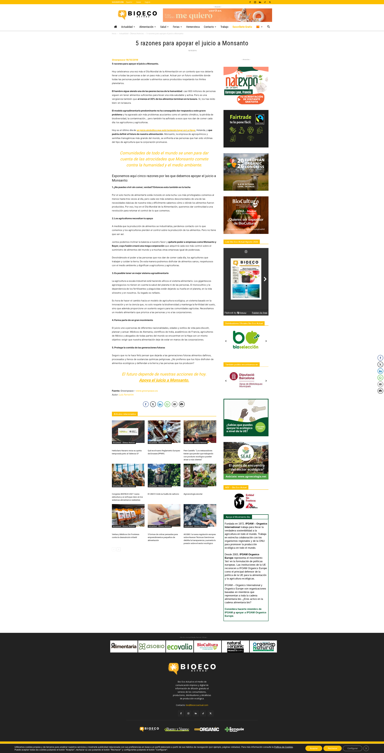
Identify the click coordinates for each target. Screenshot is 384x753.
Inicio (114, 33)
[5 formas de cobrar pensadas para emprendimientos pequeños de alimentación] (164, 515)
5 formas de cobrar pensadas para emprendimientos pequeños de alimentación (163, 537)
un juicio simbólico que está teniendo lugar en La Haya (166, 130)
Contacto (209, 26)
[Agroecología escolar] (200, 475)
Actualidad (127, 26)
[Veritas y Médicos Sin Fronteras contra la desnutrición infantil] (128, 515)
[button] (268, 27)
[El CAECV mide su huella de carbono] (164, 475)
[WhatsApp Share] (167, 404)
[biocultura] (179, 646)
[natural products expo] (207, 646)
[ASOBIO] (123, 646)
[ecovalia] (151, 646)
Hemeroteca (193, 26)
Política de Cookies (283, 747)
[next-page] (118, 549)
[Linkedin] (260, 2)
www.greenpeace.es (147, 390)
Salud (163, 26)
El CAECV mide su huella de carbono (163, 494)
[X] (270, 2)
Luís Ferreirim (126, 394)
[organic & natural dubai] (235, 646)
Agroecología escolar (193, 494)
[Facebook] (250, 2)
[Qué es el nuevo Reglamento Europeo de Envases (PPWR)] (164, 431)
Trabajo (224, 26)
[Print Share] (182, 404)
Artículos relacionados (125, 414)
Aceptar (314, 748)
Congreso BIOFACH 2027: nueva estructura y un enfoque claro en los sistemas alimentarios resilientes (127, 497)
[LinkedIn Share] (160, 404)
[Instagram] (255, 2)
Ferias (176, 26)
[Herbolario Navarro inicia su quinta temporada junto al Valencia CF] (128, 431)
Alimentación (146, 26)
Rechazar (332, 748)
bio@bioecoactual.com (197, 705)
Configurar (352, 748)
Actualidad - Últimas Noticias (131, 33)
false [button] (113, 645)
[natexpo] (262, 646)
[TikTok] (265, 2)
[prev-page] (114, 549)
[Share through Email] (174, 404)
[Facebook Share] (146, 404)
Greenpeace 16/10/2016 (125, 59)
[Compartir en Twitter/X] (153, 404)
